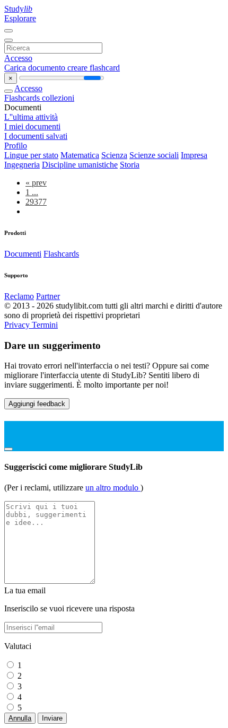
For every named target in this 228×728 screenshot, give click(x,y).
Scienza (114, 155)
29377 (36, 201)
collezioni (58, 97)
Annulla (19, 718)
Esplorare (20, 18)
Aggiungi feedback (36, 404)
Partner (48, 296)
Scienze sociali (154, 155)
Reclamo (19, 296)
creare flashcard (93, 67)
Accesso (18, 58)
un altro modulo (113, 487)
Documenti (22, 253)
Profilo (15, 145)
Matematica (79, 155)
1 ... (31, 192)
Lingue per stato (31, 155)
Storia (129, 164)
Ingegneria (22, 164)
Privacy (18, 324)
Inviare (52, 718)
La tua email (25, 590)
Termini (45, 324)
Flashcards (23, 97)
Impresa (194, 155)
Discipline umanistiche (80, 164)
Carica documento (35, 67)
